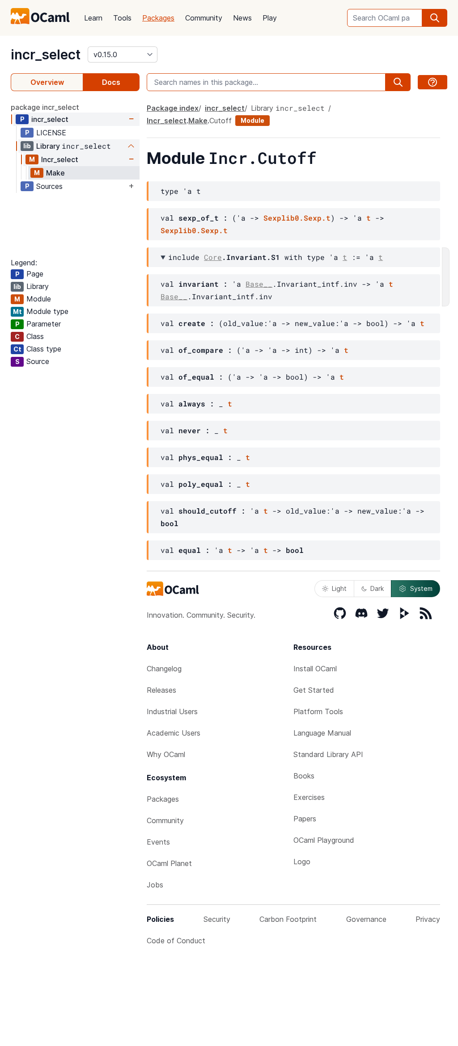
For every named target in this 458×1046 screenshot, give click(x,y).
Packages (158, 17)
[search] (434, 18)
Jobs (155, 884)
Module (252, 120)
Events (158, 841)
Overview (47, 82)
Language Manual (322, 732)
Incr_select (59, 159)
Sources (49, 186)
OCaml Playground (323, 840)
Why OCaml (166, 754)
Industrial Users (172, 711)
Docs (111, 82)
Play (270, 17)
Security (217, 919)
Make (55, 172)
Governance (366, 919)
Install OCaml (315, 668)
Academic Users (173, 732)
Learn (93, 17)
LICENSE (51, 132)
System (421, 588)
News (242, 17)
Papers (304, 818)
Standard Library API (328, 754)
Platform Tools (318, 711)
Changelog (164, 668)
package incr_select (45, 107)
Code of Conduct (176, 940)
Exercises (309, 797)
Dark (377, 588)
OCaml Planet (169, 863)
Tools (122, 17)
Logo (301, 861)
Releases (161, 690)
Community (203, 17)
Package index (173, 108)
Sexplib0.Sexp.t (297, 217)
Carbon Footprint (288, 919)
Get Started (313, 690)
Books (303, 775)
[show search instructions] (432, 82)
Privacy (428, 919)
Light (339, 588)
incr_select (46, 54)
